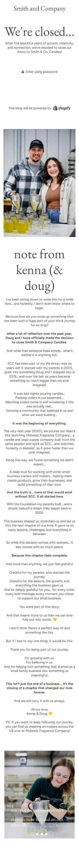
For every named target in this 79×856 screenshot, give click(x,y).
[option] (39, 794)
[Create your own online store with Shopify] (61, 108)
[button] (32, 834)
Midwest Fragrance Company (48, 435)
